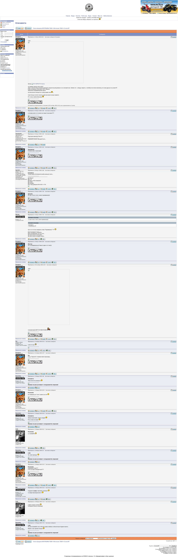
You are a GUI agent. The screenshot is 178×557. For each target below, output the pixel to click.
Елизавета (20, 23)
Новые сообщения (6, 22)
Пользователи (5, 23)
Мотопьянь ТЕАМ (58, 28)
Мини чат (100, 15)
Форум (73, 15)
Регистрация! (4, 41)
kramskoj (8, 68)
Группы (4, 25)
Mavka (43, 84)
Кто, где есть (5, 51)
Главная (68, 15)
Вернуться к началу (21, 107)
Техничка (78, 15)
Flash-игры (84, 15)
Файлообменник (107, 15)
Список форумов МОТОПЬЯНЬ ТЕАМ (42, 28)
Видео (89, 15)
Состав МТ (66, 28)
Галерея (95, 15)
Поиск (3, 26)
